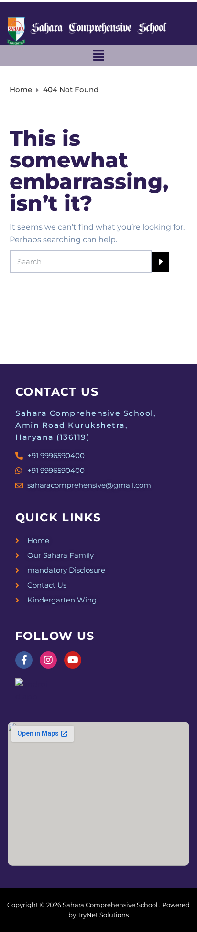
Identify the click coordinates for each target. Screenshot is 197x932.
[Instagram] (48, 660)
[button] (98, 55)
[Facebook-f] (24, 660)
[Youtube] (72, 660)
